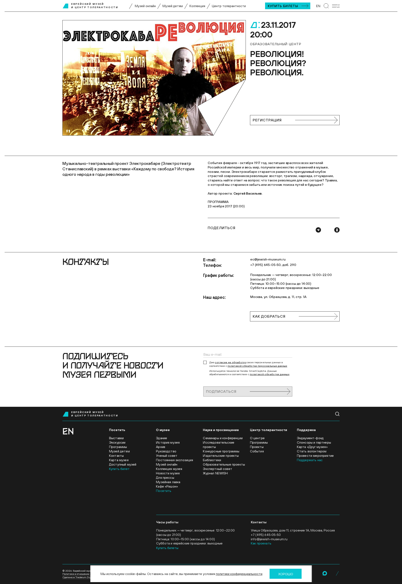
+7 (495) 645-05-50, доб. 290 (273, 265)
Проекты (257, 447)
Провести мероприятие (315, 455)
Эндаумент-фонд (310, 438)
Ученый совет (166, 455)
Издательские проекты (221, 455)
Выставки (116, 438)
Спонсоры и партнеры (314, 442)
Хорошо (285, 574)
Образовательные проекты (224, 464)
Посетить (163, 491)
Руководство (166, 451)
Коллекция (197, 6)
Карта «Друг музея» (312, 447)
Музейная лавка (168, 482)
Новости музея (168, 473)
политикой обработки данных (269, 374)
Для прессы (165, 477)
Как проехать (261, 543)
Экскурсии (117, 442)
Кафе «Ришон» (167, 486)
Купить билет (119, 469)
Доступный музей (122, 464)
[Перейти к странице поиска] (326, 5)
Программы (118, 447)
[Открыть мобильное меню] (336, 6)
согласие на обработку (230, 362)
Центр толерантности (229, 6)
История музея (168, 442)
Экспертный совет (217, 469)
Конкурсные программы (221, 451)
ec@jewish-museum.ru (268, 259)
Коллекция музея (169, 469)
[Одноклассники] (337, 230)
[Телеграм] (318, 230)
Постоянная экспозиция (174, 460)
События (257, 451)
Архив (160, 447)
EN (318, 6)
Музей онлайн (145, 6)
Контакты (116, 455)
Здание (161, 438)
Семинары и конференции (223, 438)
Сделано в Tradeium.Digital (78, 577)
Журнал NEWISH (215, 473)
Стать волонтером (312, 451)
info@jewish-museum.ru (269, 539)
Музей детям (172, 6)
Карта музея (119, 460)
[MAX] (324, 573)
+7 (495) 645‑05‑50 (266, 535)
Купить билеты (283, 6)
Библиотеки (212, 460)
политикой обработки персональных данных (257, 366)
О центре (257, 438)
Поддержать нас (310, 460)
